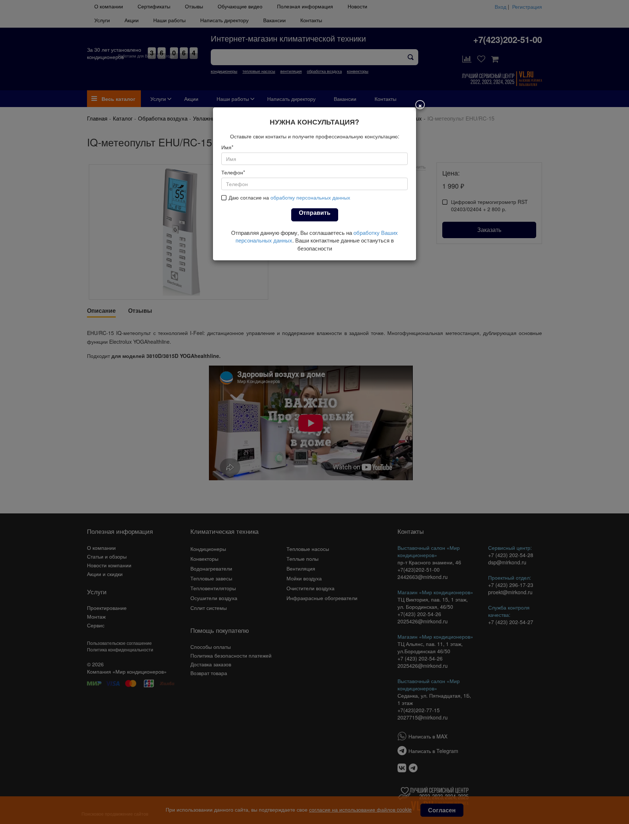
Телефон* (233, 172)
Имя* (227, 147)
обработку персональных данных (310, 197)
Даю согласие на (289, 197)
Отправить (315, 212)
